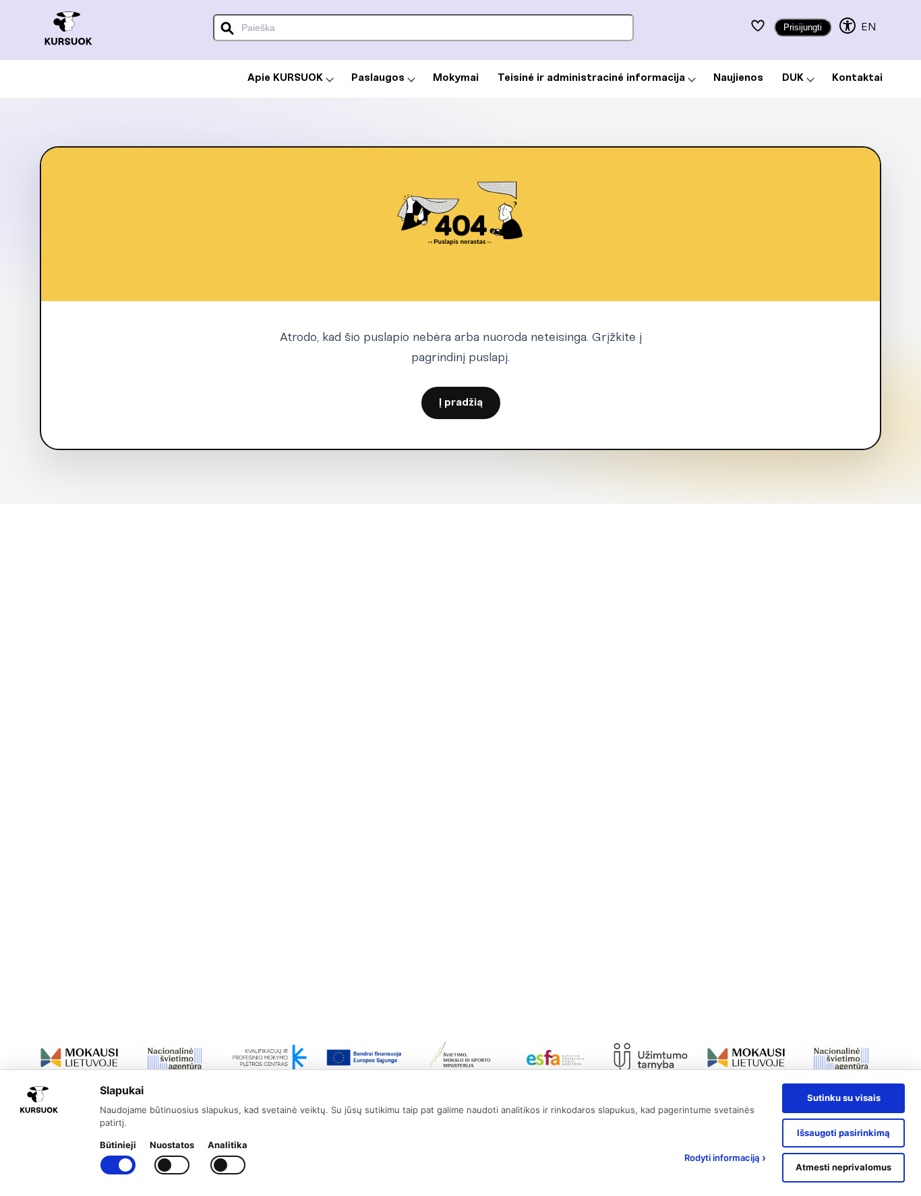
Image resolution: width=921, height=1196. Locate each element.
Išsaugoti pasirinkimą (843, 1132)
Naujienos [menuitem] (738, 78)
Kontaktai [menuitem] (857, 78)
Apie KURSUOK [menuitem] (285, 78)
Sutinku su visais (844, 1097)
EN (868, 27)
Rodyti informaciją (725, 1157)
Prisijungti (802, 27)
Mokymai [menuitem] (456, 78)
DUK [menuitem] (793, 78)
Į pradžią (461, 403)
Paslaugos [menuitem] (378, 78)
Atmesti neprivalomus (843, 1167)
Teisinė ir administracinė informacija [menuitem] (591, 78)
